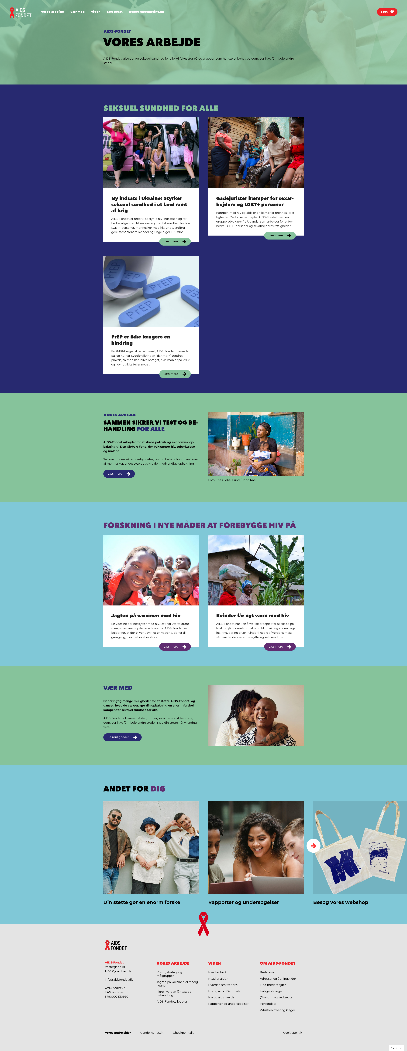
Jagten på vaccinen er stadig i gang (177, 983)
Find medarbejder (273, 985)
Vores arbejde (52, 12)
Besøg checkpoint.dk (146, 12)
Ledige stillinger (271, 991)
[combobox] (396, 1048)
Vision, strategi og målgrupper (169, 974)
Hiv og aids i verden (222, 997)
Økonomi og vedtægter (277, 997)
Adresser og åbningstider (278, 978)
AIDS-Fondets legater (172, 1001)
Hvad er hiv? (217, 972)
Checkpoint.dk (183, 1032)
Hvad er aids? (218, 978)
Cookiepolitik (292, 1032)
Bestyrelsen (268, 972)
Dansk (394, 1048)
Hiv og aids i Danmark (224, 991)
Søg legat (115, 12)
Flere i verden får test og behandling (174, 993)
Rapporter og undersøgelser (228, 1004)
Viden (95, 12)
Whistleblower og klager (277, 1010)
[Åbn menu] (41, 16)
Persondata (268, 1004)
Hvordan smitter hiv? (223, 985)
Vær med (77, 12)
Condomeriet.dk (151, 1032)
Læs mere (171, 241)
